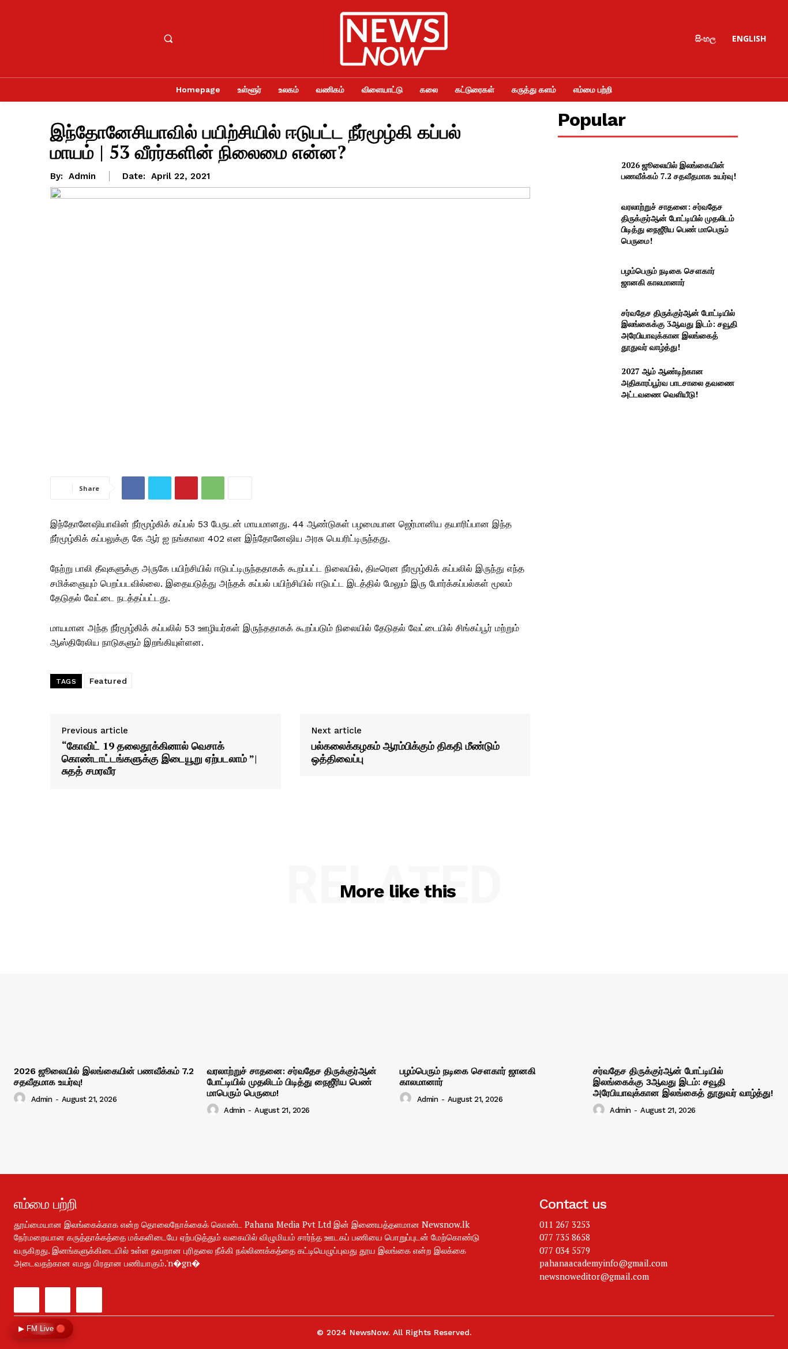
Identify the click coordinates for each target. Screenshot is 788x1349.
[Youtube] (88, 38)
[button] (168, 39)
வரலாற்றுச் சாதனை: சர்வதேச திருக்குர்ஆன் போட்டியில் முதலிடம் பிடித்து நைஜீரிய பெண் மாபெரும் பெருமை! (677, 223)
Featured (108, 680)
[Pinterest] (186, 488)
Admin (82, 176)
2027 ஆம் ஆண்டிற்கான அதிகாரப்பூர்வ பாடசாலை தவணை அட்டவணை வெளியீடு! (677, 382)
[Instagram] (57, 38)
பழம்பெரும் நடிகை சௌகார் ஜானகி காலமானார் (668, 276)
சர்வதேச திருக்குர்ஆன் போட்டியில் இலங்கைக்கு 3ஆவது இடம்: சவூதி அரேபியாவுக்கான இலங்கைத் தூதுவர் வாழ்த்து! (679, 329)
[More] (240, 488)
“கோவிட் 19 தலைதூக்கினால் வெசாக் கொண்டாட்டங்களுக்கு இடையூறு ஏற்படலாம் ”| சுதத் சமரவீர (159, 758)
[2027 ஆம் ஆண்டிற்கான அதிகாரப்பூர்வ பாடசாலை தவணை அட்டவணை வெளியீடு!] (584, 382)
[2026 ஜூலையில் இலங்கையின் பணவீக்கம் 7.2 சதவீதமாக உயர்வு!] (584, 170)
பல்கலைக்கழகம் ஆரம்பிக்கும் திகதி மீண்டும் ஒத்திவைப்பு (406, 752)
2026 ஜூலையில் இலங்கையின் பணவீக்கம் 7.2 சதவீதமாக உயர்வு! (678, 170)
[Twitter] (159, 488)
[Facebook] (26, 38)
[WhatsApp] (212, 488)
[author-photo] (21, 1098)
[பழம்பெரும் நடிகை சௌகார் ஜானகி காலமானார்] (584, 276)
